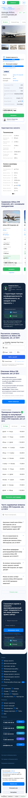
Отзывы (6, 691)
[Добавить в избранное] (19, 12)
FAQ (17, 708)
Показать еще (13, 592)
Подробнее (11, 272)
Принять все (13, 784)
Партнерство (20, 696)
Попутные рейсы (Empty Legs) (13, 682)
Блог (5, 713)
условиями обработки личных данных (12, 634)
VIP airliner (15, 80)
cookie (12, 771)
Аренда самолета (9, 660)
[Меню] (23, 2)
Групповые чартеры (9, 666)
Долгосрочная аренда (10, 663)
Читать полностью (13, 401)
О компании (7, 688)
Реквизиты (15, 694)
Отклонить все (13, 788)
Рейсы (20, 711)
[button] (8, 352)
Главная (3, 7)
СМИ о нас (14, 691)
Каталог (10, 7)
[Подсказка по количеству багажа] (22, 101)
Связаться (13, 2)
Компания (4, 685)
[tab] (13, 193)
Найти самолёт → (13, 357)
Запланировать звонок (13, 630)
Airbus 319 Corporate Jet (18, 75)
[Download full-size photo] (4, 27)
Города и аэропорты (9, 711)
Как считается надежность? (9, 61)
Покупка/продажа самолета (12, 677)
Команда (16, 688)
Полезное (4, 700)
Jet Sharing (7, 679)
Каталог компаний (9, 705)
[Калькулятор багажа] (22, 98)
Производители (8, 708)
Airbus (14, 78)
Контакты (6, 694)
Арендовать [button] (12, 269)
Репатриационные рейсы (11, 669)
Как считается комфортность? (9, 67)
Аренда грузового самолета (12, 674)
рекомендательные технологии (10, 772)
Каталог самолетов (9, 703)
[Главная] (3, 2)
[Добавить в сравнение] (23, 12)
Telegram (14, 312)
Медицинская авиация (10, 671)
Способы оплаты (8, 696)
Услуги (3, 657)
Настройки (13, 792)
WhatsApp (14, 316)
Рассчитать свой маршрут (13, 497)
